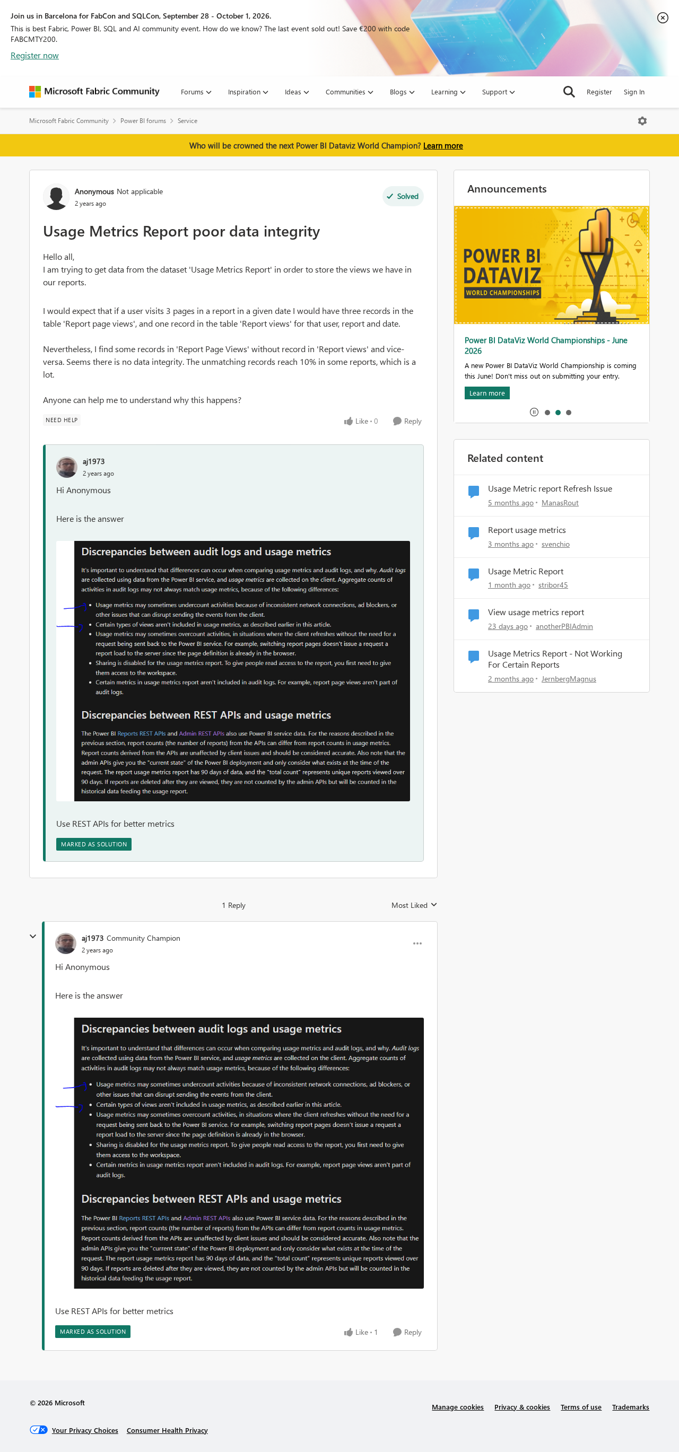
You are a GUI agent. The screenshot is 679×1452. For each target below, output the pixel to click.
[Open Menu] (642, 120)
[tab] (547, 412)
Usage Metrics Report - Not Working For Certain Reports (555, 659)
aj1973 (94, 461)
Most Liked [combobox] (414, 905)
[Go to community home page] (94, 92)
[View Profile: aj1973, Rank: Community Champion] (65, 943)
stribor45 (553, 585)
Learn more (443, 145)
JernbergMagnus (569, 678)
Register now (35, 54)
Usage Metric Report (525, 571)
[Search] (569, 91)
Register (599, 91)
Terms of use (581, 1406)
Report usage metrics (527, 529)
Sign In (634, 91)
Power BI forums (143, 121)
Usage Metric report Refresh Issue (550, 488)
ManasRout (560, 502)
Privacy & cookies (522, 1406)
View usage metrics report (536, 612)
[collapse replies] (33, 936)
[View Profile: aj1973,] (66, 467)
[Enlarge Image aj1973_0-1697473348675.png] (233, 671)
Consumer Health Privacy (167, 1429)
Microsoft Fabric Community (69, 121)
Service (187, 121)
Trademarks (630, 1406)
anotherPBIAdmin (564, 626)
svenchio (556, 544)
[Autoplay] (534, 412)
